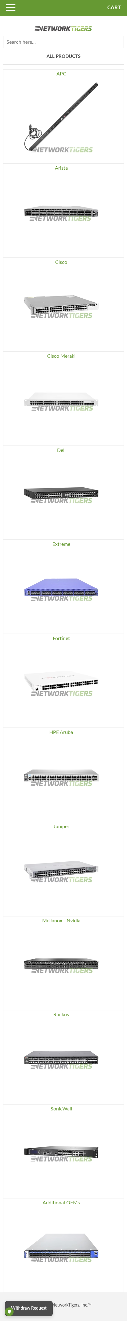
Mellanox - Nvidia (61, 920)
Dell (61, 450)
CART (114, 7)
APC (61, 73)
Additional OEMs (61, 1202)
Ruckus (61, 1014)
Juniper (61, 826)
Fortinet (61, 638)
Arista (61, 168)
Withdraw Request (29, 1308)
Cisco (61, 262)
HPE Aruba (61, 732)
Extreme (61, 544)
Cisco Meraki (61, 356)
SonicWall (61, 1108)
